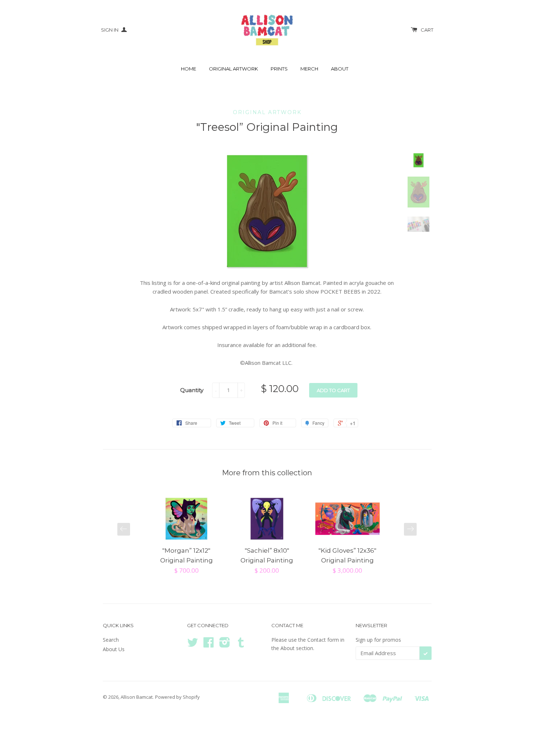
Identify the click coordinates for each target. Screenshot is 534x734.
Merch (309, 69)
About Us (114, 649)
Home (188, 69)
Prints (279, 69)
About (339, 69)
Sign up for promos (378, 639)
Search (111, 639)
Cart (427, 30)
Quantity (191, 390)
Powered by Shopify (177, 697)
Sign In (110, 30)
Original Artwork (233, 69)
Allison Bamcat (137, 697)
